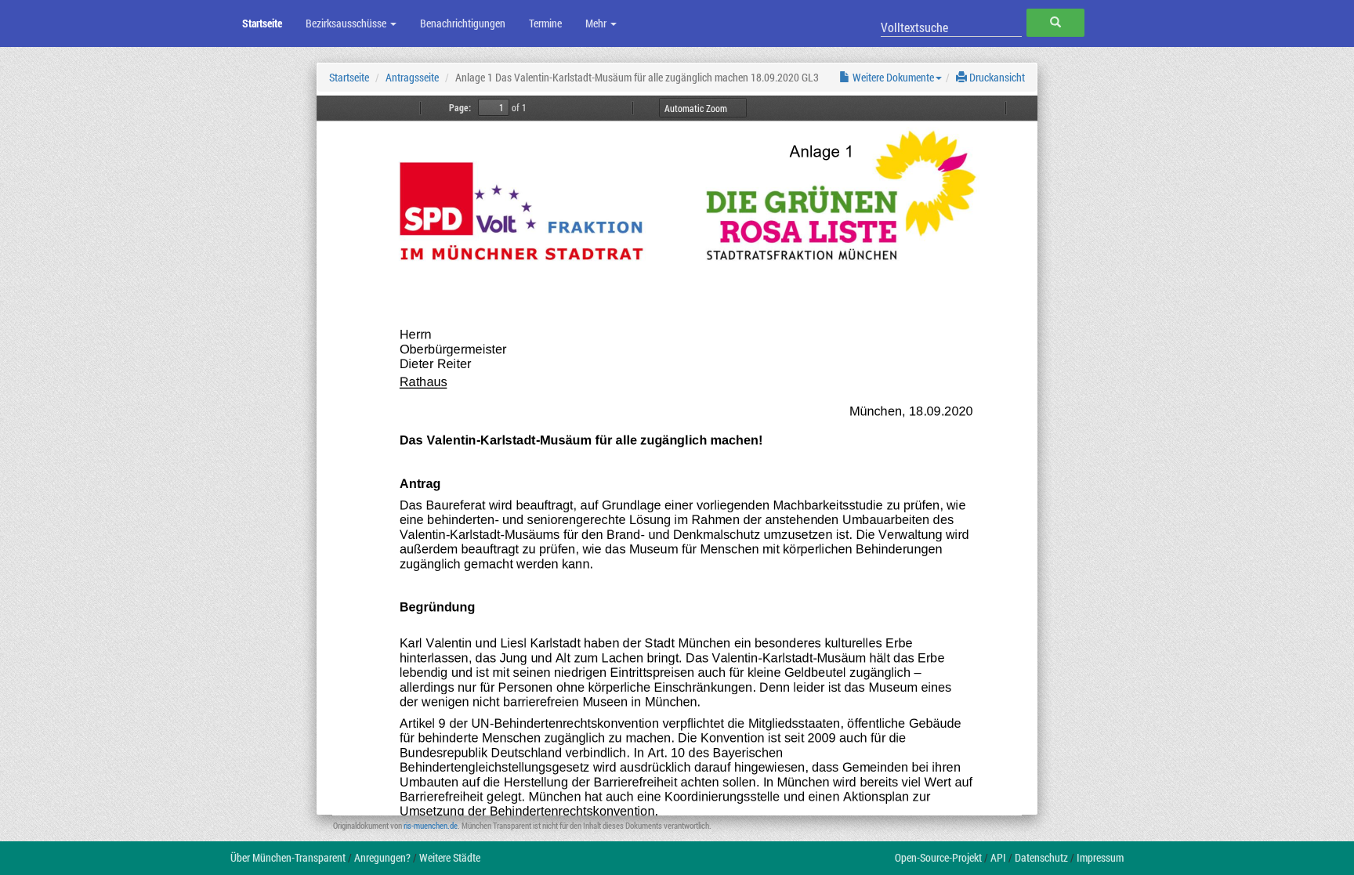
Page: (460, 107)
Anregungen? (382, 857)
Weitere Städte (449, 857)
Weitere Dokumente (892, 77)
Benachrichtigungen (462, 23)
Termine (545, 23)
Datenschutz (1041, 857)
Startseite (262, 23)
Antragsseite (412, 77)
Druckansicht (996, 77)
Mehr (597, 23)
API (998, 857)
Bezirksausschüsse (347, 23)
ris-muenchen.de (431, 825)
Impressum (1100, 857)
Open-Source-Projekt (938, 857)
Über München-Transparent (288, 857)
